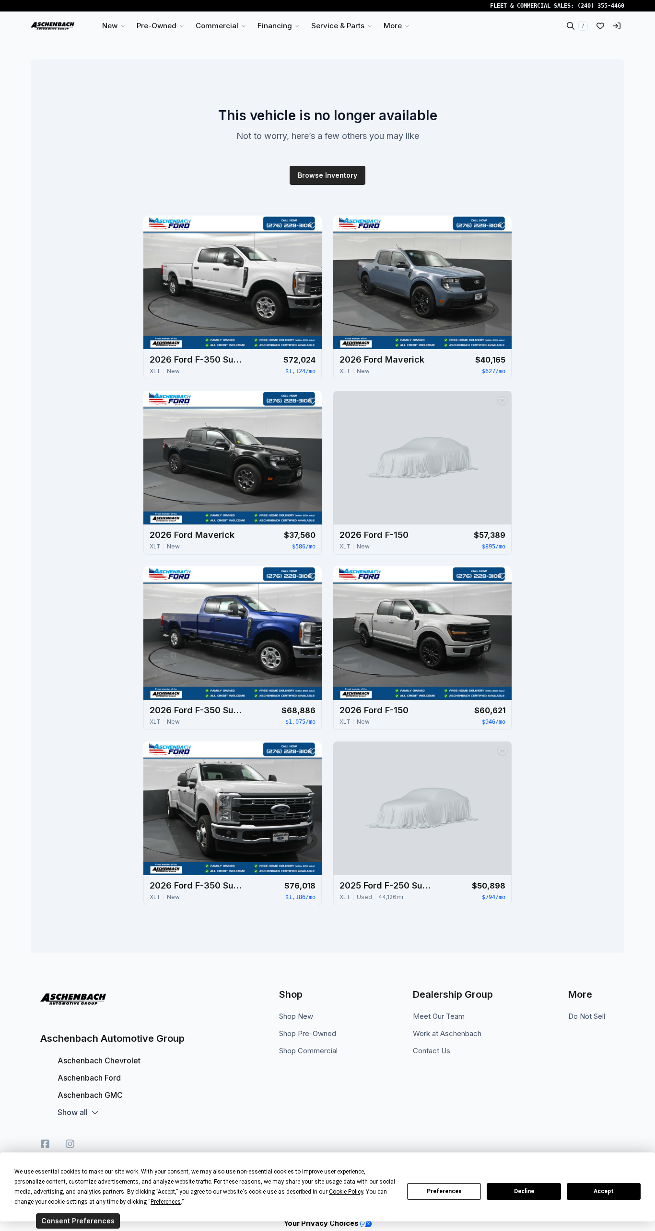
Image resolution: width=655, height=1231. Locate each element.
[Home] (52, 26)
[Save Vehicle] (312, 225)
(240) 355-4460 (600, 5)
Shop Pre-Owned (307, 1033)
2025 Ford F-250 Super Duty (387, 885)
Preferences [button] (166, 1201)
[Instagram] (70, 1144)
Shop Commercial (308, 1050)
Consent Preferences (78, 1221)
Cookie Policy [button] (346, 1191)
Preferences (444, 1191)
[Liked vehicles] (600, 26)
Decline (524, 1191)
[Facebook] (45, 1144)
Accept (604, 1191)
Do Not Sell (586, 1016)
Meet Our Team (439, 1016)
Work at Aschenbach (447, 1033)
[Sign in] (616, 26)
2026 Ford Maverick (381, 359)
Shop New (296, 1016)
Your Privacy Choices (322, 1223)
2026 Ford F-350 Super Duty (198, 359)
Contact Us (431, 1050)
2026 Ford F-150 (374, 535)
